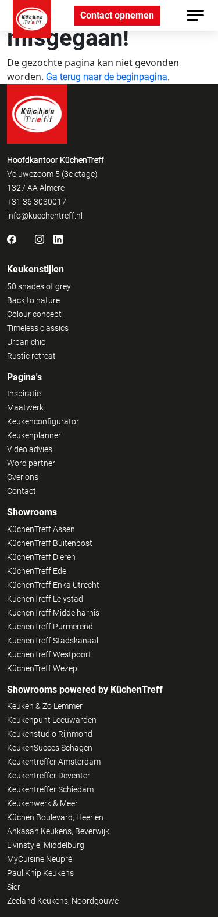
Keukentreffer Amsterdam (54, 761)
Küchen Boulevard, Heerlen (55, 817)
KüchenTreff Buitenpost (49, 543)
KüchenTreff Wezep (42, 668)
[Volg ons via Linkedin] (58, 238)
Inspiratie (24, 393)
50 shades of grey (39, 286)
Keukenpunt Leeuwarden (52, 720)
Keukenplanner (34, 435)
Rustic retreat (31, 356)
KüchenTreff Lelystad (45, 598)
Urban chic (26, 342)
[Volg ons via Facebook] (11, 238)
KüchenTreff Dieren (41, 557)
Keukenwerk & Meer (42, 803)
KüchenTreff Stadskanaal (52, 640)
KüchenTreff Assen (41, 529)
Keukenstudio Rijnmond (49, 733)
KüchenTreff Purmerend (50, 626)
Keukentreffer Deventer (48, 775)
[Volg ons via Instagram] (39, 238)
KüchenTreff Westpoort (49, 654)
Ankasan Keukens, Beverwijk (58, 831)
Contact (21, 491)
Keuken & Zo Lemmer (45, 706)
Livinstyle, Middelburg (45, 845)
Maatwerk (25, 407)
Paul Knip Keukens (40, 873)
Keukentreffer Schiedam (50, 789)
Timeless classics (38, 328)
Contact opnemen (117, 15)
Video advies (29, 449)
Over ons (22, 477)
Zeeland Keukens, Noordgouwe (63, 900)
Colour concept (34, 314)
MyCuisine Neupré (39, 859)
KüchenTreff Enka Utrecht (53, 585)
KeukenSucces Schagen (49, 747)
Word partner (31, 463)
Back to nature (33, 300)
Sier (13, 886)
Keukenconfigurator (43, 421)
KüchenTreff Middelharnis (53, 612)
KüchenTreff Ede (36, 571)
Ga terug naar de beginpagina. (108, 76)
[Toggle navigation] (195, 15)
